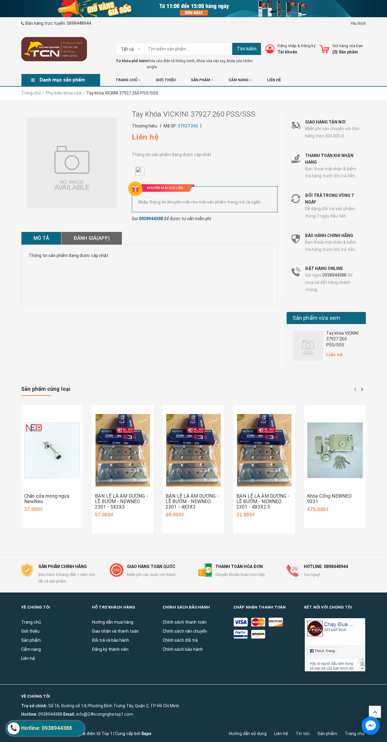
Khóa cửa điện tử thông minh (171, 61)
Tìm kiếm (246, 49)
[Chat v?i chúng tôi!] (371, 726)
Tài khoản (287, 52)
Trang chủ (126, 80)
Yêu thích (358, 23)
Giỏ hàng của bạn (347, 45)
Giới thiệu (166, 80)
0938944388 (151, 218)
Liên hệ (274, 80)
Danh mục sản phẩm (62, 80)
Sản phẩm (327, 733)
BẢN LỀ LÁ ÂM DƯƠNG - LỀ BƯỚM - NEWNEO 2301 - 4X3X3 (192, 501)
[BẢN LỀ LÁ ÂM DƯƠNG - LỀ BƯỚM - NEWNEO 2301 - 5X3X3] (123, 450)
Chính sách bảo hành (183, 649)
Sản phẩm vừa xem (316, 318)
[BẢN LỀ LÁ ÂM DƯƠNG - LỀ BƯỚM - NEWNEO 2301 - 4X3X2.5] (264, 450)
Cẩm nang (239, 80)
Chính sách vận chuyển (185, 631)
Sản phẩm (201, 80)
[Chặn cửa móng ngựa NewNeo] (52, 450)
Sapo (146, 733)
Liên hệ (281, 733)
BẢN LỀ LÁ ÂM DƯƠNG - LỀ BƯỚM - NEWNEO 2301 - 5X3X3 (121, 501)
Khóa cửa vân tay (211, 61)
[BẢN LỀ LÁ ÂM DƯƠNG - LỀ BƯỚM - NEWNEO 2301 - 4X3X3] (193, 450)
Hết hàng (183, 489)
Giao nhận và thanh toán (115, 631)
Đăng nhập (287, 45)
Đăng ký (308, 45)
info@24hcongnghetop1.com (104, 714)
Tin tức (303, 733)
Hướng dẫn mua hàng (112, 622)
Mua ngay (43, 484)
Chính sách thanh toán (185, 622)
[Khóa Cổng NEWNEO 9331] (335, 450)
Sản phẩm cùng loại (45, 389)
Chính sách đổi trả (180, 640)
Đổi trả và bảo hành (110, 640)
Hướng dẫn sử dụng (248, 733)
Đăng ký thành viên (110, 649)
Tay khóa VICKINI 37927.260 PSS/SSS (342, 339)
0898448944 (79, 23)
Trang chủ (354, 733)
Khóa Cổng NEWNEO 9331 (329, 498)
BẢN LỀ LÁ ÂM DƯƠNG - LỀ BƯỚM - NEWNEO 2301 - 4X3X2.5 (263, 501)
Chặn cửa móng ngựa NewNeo (47, 498)
